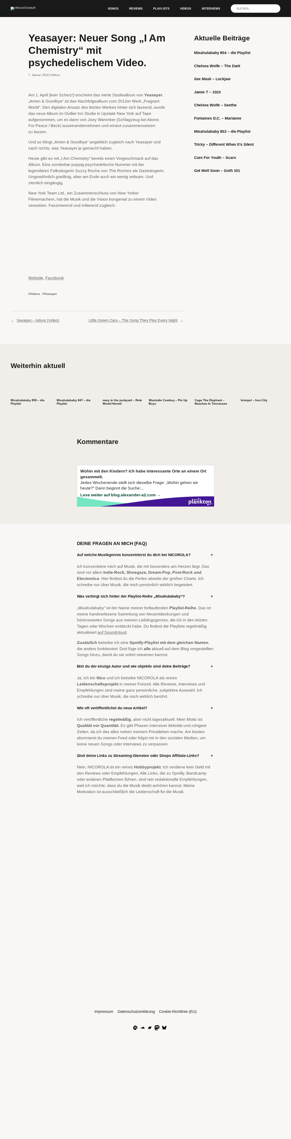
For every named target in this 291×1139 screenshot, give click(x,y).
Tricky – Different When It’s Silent (224, 144)
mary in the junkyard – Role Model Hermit (122, 401)
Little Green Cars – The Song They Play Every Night (133, 320)
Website (35, 278)
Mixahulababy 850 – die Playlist (28, 401)
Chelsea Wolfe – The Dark (217, 66)
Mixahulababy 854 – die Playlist (222, 53)
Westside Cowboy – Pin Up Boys (168, 401)
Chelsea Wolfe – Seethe (215, 105)
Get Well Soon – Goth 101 (217, 170)
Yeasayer (50, 293)
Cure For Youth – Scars (215, 158)
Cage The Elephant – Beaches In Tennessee (211, 401)
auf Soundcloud (112, 632)
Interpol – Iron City (254, 400)
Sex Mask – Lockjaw (212, 79)
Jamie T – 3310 (207, 92)
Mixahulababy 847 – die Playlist (74, 401)
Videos (55, 75)
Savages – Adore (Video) (38, 320)
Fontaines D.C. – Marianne (218, 118)
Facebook (54, 278)
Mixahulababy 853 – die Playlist (222, 131)
